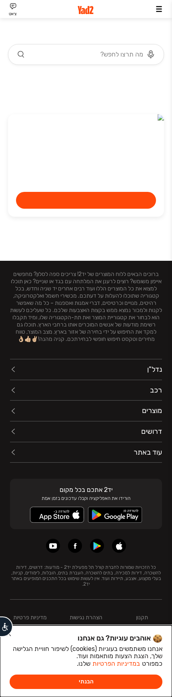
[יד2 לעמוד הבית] (86, 10)
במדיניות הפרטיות (116, 663)
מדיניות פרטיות (30, 617)
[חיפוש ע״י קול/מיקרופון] (151, 54)
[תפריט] (159, 9)
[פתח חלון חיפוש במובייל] (86, 54)
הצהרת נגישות (86, 617)
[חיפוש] (21, 54)
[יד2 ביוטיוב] (53, 546)
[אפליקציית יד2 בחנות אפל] (119, 546)
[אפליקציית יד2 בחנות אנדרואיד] (97, 546)
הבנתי (86, 681)
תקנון (142, 617)
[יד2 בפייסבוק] (75, 546)
